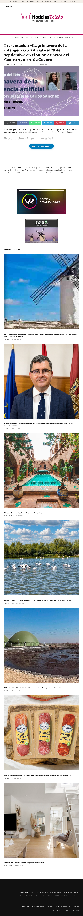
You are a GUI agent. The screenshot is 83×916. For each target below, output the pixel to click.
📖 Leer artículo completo (41, 146)
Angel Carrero (9, 603)
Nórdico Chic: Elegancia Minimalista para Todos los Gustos (24, 863)
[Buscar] (76, 30)
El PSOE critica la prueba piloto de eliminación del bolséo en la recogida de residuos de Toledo (61, 170)
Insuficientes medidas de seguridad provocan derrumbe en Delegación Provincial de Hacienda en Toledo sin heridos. (24, 170)
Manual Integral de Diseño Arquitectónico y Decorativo (23, 513)
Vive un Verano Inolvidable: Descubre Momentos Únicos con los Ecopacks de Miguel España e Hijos (38, 775)
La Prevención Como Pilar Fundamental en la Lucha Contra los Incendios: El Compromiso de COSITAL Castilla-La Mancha (39, 424)
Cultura (27, 64)
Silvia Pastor (8, 516)
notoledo (18, 64)
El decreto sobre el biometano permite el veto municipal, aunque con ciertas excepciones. (34, 688)
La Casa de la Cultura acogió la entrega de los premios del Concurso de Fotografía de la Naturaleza (37, 600)
